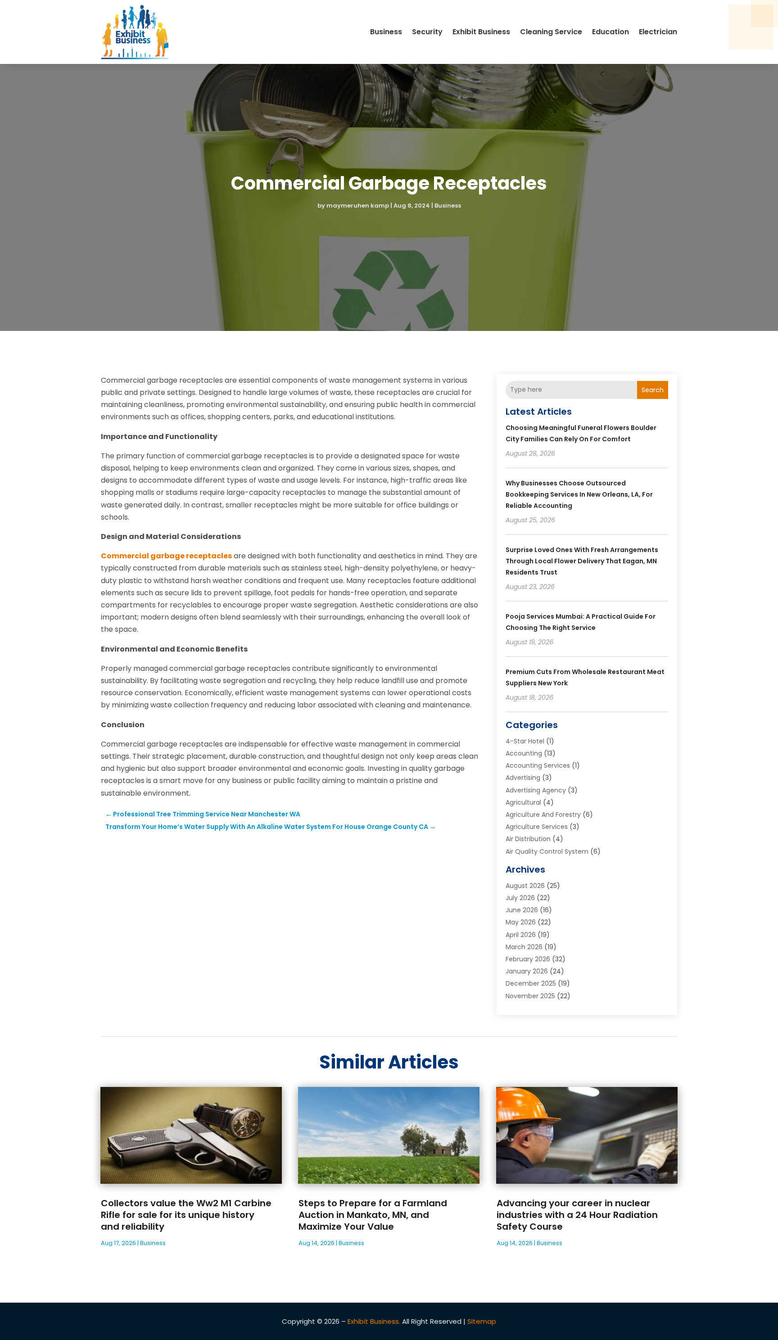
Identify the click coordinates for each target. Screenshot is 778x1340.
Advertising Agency (536, 790)
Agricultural (523, 802)
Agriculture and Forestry (543, 814)
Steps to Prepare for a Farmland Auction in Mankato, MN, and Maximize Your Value (373, 1215)
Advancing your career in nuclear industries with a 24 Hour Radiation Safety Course (577, 1215)
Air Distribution (528, 838)
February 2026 (528, 959)
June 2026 (522, 909)
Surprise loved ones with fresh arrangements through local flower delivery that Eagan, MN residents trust (582, 561)
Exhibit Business (481, 32)
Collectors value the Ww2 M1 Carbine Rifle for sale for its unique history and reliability (186, 1215)
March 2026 (524, 946)
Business (386, 32)
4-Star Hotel (525, 741)
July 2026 (520, 897)
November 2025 (530, 995)
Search (653, 389)
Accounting (524, 753)
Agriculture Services (537, 826)
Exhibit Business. (374, 1321)
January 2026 (527, 971)
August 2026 (525, 885)
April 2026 (521, 934)
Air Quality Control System (547, 851)
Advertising (523, 777)
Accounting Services (538, 765)
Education (610, 32)
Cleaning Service (551, 32)
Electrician (658, 32)
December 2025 (531, 983)
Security (427, 32)
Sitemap (481, 1321)
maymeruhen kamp (357, 205)
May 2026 (521, 922)
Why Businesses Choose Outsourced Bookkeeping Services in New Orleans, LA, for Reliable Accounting (579, 494)
